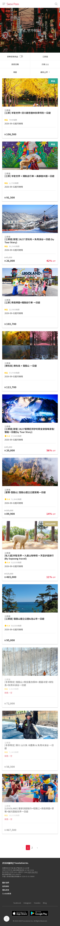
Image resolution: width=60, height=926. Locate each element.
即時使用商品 (12, 56)
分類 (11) (45, 64)
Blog (45, 903)
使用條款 (5, 886)
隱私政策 (5, 890)
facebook (17, 903)
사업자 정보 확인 (32, 872)
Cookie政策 (6, 893)
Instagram (27, 903)
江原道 (45, 56)
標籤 (15, 72)
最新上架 (44, 72)
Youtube (37, 903)
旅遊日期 (15, 64)
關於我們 (5, 882)
